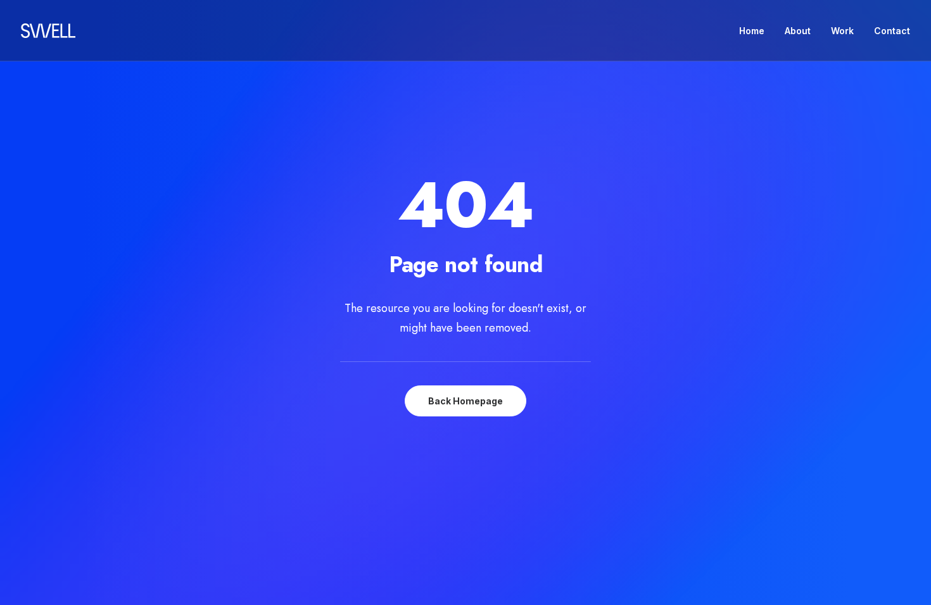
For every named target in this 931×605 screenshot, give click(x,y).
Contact (892, 30)
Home (751, 30)
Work (842, 30)
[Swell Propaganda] (48, 31)
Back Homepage (465, 401)
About (798, 30)
